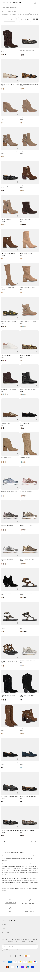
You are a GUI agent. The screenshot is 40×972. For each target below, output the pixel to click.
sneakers (6, 872)
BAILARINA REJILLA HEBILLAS (27, 50)
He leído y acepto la (15, 950)
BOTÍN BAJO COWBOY (6, 457)
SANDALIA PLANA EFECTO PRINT (9, 627)
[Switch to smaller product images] (37, 19)
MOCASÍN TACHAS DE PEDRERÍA (9, 321)
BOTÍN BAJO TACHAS (25, 186)
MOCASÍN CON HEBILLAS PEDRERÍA (9, 763)
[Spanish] (27, 956)
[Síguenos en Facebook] (11, 956)
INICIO (3, 7)
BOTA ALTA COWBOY (25, 457)
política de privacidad (21, 949)
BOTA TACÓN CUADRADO (7, 287)
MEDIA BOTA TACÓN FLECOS (27, 695)
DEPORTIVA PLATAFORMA (26, 491)
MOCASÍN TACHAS (5, 423)
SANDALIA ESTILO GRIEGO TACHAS (28, 593)
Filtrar (9, 19)
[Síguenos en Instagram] (15, 956)
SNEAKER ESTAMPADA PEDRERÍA (28, 559)
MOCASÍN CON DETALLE (26, 763)
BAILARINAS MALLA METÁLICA (27, 830)
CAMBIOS (10, 912)
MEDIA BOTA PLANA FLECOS (8, 50)
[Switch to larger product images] (34, 19)
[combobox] (27, 956)
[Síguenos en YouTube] (20, 956)
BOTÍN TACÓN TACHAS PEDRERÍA (9, 152)
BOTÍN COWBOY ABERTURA (27, 118)
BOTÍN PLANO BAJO (25, 220)
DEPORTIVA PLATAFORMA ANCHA (9, 491)
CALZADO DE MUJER (11, 7)
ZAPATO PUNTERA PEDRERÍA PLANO (10, 84)
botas (34, 870)
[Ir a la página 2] (4, 842)
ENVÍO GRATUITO (10, 903)
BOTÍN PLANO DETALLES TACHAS (28, 321)
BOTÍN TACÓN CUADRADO (26, 253)
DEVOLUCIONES (29, 912)
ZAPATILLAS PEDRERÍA (6, 355)
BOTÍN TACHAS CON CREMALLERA (28, 152)
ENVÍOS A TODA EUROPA (29, 903)
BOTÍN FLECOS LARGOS (6, 593)
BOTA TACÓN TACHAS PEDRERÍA (9, 729)
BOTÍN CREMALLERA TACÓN (8, 253)
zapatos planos (28, 870)
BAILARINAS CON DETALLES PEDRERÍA (10, 830)
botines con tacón (33, 868)
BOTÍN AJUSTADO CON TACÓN (27, 287)
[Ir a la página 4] (36, 842)
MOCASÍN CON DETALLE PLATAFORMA (10, 797)
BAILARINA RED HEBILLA (26, 355)
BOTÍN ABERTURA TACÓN (7, 118)
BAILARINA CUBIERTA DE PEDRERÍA (28, 797)
